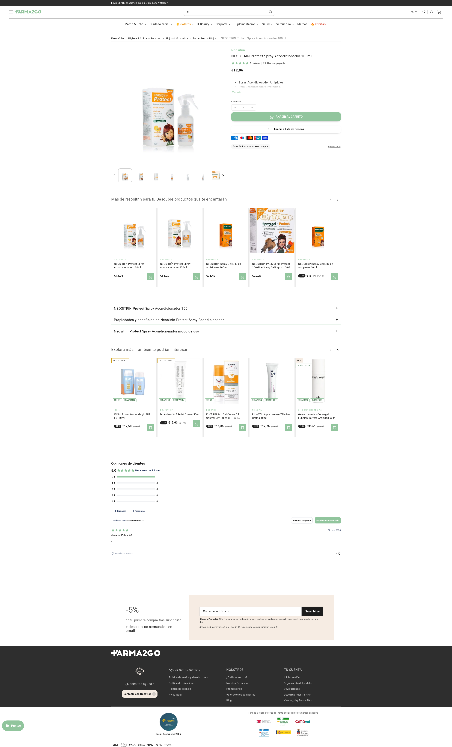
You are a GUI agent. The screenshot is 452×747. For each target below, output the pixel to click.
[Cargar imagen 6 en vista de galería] (203, 175)
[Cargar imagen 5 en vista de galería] (188, 175)
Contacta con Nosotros (137, 694)
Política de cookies (180, 688)
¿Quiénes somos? (236, 677)
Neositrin (238, 50)
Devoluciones (292, 688)
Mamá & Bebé (134, 24)
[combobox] (229, 12)
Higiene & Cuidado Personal (144, 38)
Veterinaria (283, 24)
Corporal (221, 24)
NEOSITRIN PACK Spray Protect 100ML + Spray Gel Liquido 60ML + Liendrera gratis (272, 265)
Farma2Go (117, 38)
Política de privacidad (181, 683)
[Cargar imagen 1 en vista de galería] (125, 175)
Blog (229, 700)
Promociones (234, 688)
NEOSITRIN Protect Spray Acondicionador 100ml (129, 265)
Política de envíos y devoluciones (188, 677)
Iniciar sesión (292, 677)
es (412, 12)
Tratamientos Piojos (205, 38)
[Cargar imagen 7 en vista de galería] (219, 175)
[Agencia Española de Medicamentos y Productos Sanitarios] (264, 721)
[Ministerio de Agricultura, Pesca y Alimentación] (283, 732)
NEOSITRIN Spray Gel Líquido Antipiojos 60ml (315, 265)
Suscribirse (312, 611)
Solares (185, 24)
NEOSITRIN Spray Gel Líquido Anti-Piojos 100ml (223, 265)
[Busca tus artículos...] (271, 11)
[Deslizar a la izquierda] (114, 175)
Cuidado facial (159, 24)
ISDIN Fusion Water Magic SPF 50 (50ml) (132, 416)
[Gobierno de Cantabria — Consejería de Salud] (302, 732)
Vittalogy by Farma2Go (298, 700)
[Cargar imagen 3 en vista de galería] (156, 175)
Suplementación (244, 24)
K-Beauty (203, 24)
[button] (439, 12)
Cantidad (236, 101)
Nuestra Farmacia (237, 683)
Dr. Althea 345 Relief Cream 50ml (179, 414)
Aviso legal (175, 694)
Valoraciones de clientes (240, 694)
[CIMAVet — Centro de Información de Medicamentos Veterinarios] (302, 721)
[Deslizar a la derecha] (223, 175)
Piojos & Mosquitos (176, 38)
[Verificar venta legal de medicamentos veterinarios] (264, 732)
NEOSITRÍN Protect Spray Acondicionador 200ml (175, 265)
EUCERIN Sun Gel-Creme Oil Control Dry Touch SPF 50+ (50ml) (222, 416)
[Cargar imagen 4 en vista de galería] (172, 175)
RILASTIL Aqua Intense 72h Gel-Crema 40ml (271, 416)
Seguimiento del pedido (297, 683)
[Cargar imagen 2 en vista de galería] (141, 175)
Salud (266, 24)
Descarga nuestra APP (297, 694)
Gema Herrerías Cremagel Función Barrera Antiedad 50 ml (317, 416)
